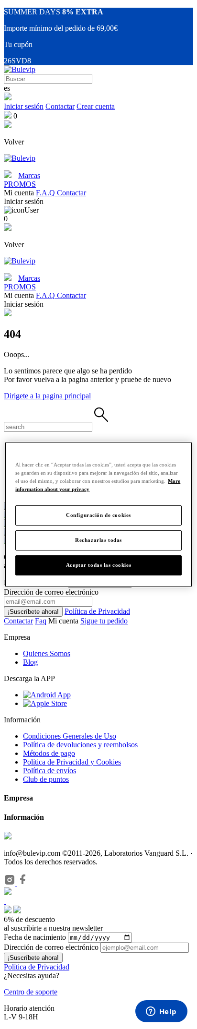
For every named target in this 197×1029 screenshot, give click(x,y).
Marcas (29, 175)
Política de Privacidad (97, 611)
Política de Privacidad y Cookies (72, 762)
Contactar (60, 106)
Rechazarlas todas (98, 540)
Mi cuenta (64, 621)
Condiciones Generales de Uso (69, 736)
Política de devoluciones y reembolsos (80, 745)
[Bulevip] (19, 69)
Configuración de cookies (98, 515)
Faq (40, 621)
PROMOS (20, 184)
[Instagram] (10, 883)
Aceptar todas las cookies (98, 565)
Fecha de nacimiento (35, 937)
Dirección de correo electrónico (51, 947)
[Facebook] (23, 883)
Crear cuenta (96, 106)
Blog (30, 662)
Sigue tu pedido (104, 621)
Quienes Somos (46, 653)
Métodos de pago (49, 753)
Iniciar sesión (24, 106)
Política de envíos (49, 770)
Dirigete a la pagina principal (47, 396)
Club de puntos (46, 779)
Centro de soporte (30, 992)
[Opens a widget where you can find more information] (161, 1012)
